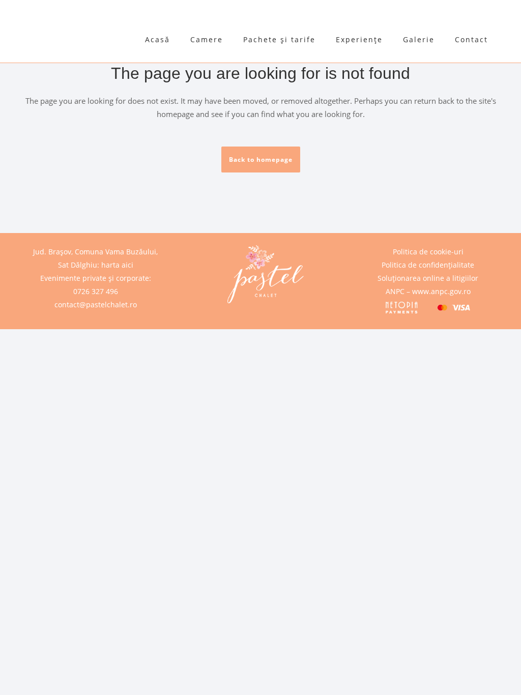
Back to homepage (261, 159)
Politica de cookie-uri (428, 251)
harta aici (117, 265)
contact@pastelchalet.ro (95, 304)
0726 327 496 (95, 291)
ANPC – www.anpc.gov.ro (428, 291)
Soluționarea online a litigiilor (428, 278)
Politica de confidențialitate (428, 265)
